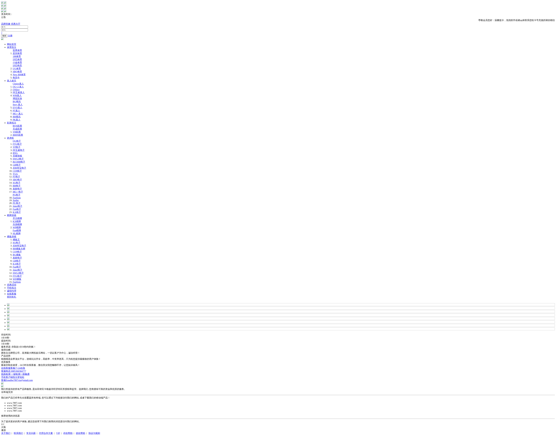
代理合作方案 (46, 433)
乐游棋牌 (17, 224)
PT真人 (16, 110)
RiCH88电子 (19, 162)
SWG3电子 (18, 159)
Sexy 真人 (18, 104)
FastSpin (17, 198)
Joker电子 (17, 206)
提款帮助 (80, 433)
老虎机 (10, 138)
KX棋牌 (17, 221)
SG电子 (16, 182)
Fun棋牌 (17, 230)
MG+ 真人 (18, 113)
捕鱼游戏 (11, 236)
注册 (10, 35)
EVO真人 (17, 107)
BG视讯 (17, 101)
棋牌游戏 (11, 215)
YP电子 (16, 147)
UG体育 (17, 68)
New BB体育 (19, 74)
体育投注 (11, 47)
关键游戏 (17, 156)
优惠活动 (11, 284)
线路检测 (15, 374)
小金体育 (17, 62)
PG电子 (16, 195)
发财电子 (17, 189)
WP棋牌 (17, 227)
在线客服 (11, 294)
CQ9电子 (17, 171)
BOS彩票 (17, 126)
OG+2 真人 (18, 87)
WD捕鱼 (17, 279)
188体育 (17, 56)
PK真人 (16, 120)
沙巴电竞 (17, 65)
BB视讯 (17, 116)
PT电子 (16, 176)
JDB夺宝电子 (19, 168)
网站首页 (11, 44)
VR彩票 (17, 132)
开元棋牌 (17, 218)
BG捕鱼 (17, 255)
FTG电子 (17, 144)
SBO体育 (17, 71)
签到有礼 (11, 297)
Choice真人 (18, 83)
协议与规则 (94, 433)
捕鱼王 (16, 239)
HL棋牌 (17, 233)
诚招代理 (11, 291)
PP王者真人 (19, 92)
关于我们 (5, 433)
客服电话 (13, 371)
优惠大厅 (15, 24)
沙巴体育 (17, 59)
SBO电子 (17, 179)
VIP (58, 433)
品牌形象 (5, 24)
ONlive (16, 89)
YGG (15, 174)
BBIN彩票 (18, 135)
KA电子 (17, 212)
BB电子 (17, 186)
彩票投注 (11, 123)
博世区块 (17, 98)
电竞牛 (16, 77)
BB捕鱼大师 (19, 248)
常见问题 (31, 433)
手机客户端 (12, 377)
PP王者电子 (19, 150)
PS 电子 (17, 203)
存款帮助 (68, 433)
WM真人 (17, 95)
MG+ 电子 (18, 192)
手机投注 (11, 288)
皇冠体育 (17, 53)
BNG (15, 153)
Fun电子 (17, 209)
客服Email (17, 380)
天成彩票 (17, 129)
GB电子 (17, 165)
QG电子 (17, 141)
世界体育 (17, 50)
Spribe (16, 200)
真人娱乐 (11, 80)
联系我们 (18, 433)
